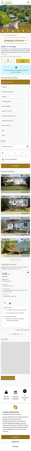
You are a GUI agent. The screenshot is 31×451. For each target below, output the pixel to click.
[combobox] (17, 159)
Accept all (15, 437)
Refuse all (15, 442)
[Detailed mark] (10, 303)
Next (21, 334)
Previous (9, 334)
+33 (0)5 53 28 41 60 (7, 56)
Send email (18, 56)
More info (19, 268)
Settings (15, 446)
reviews (12, 47)
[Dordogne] (6, 2)
